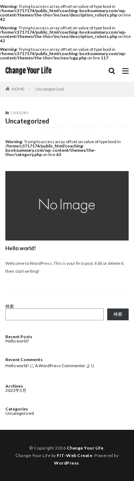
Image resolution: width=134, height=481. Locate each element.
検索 (9, 306)
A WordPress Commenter (60, 365)
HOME (18, 89)
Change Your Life (28, 70)
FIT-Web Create (74, 455)
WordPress (66, 463)
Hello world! (20, 248)
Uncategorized (49, 89)
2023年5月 (15, 390)
